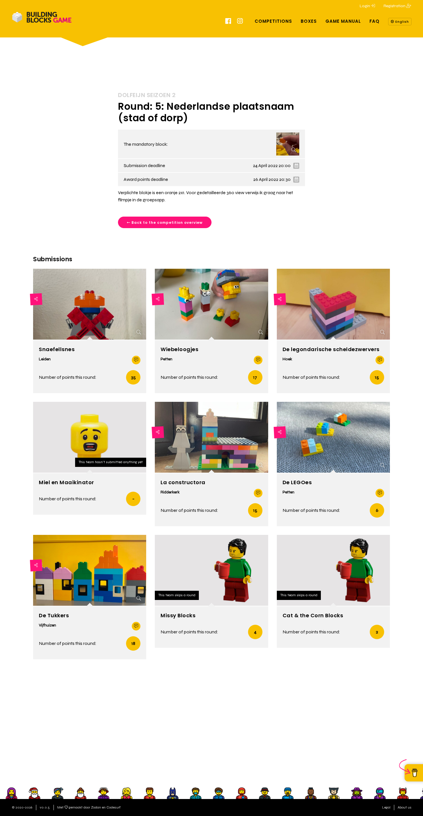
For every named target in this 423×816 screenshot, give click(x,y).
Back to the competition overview (166, 222)
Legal (386, 807)
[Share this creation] (36, 299)
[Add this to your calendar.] (296, 166)
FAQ (374, 21)
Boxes (309, 21)
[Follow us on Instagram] (240, 22)
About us (404, 807)
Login (365, 5)
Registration (395, 5)
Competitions (273, 21)
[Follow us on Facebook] (228, 22)
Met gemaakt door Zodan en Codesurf (89, 807)
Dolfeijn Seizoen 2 (147, 95)
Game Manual (343, 21)
